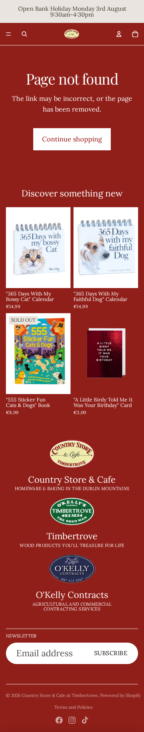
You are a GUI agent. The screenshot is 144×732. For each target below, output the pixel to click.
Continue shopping (72, 139)
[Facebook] (59, 720)
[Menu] (8, 33)
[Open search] (24, 34)
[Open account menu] (119, 34)
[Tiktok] (84, 720)
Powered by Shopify (120, 695)
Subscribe (110, 653)
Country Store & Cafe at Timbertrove (60, 695)
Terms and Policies (73, 707)
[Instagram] (72, 720)
